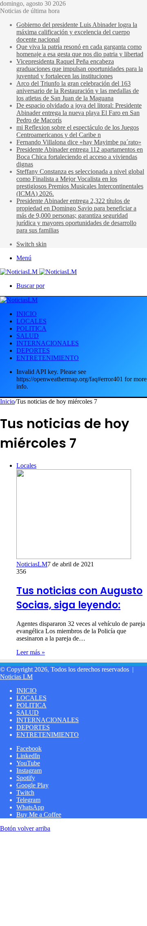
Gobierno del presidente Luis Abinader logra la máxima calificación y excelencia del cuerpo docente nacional (76, 32)
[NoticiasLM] (38, 271)
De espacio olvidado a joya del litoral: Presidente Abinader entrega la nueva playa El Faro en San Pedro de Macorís (79, 113)
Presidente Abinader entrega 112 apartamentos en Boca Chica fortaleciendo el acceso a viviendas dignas (79, 157)
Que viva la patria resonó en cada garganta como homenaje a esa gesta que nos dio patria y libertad (79, 50)
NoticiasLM (31, 564)
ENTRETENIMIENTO (47, 357)
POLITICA (31, 328)
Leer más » (30, 652)
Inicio (7, 401)
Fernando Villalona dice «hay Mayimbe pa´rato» (78, 142)
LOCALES (31, 321)
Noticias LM (16, 676)
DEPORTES (33, 350)
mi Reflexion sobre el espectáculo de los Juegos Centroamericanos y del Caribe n (77, 131)
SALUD (27, 335)
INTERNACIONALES (47, 343)
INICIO (26, 313)
